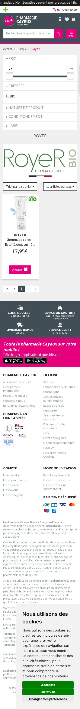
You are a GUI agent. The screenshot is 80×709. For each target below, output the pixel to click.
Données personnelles (58, 443)
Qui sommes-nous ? (17, 383)
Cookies (48, 449)
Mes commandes (15, 481)
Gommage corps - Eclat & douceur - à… (20, 242)
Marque (22, 49)
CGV (46, 434)
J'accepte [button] (48, 684)
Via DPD (20, 331)
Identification (11, 476)
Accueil (8, 49)
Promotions (51, 392)
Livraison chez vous (56, 481)
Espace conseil (53, 406)
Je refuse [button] (48, 691)
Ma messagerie (13, 496)
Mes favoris (10, 491)
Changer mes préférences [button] (48, 699)
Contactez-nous (14, 401)
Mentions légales (54, 439)
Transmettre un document (53, 418)
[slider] (9, 76)
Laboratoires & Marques (59, 388)
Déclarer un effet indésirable (54, 427)
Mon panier (10, 486)
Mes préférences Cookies (54, 455)
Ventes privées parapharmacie (53, 399)
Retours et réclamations (19, 406)
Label (14, 126)
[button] (20, 186)
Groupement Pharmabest (11, 390)
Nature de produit (26, 108)
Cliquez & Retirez (20, 314)
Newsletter (50, 411)
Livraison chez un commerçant (55, 488)
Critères (17, 86)
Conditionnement (25, 117)
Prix (12, 59)
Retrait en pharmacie (57, 476)
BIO (12, 96)
